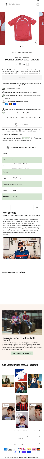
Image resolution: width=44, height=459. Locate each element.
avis (11, 113)
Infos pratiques (21, 444)
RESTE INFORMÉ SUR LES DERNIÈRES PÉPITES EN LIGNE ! (21, 437)
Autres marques (22, 57)
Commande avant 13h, (12, 92)
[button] (7, 207)
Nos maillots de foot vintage (21, 431)
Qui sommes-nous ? (22, 353)
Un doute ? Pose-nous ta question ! (22, 117)
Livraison (8, 88)
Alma (39, 109)
